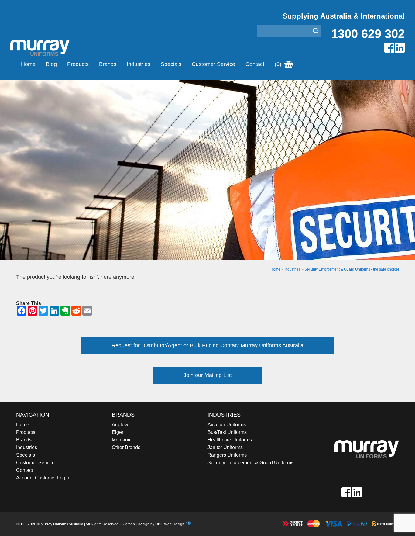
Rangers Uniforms (227, 455)
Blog (51, 64)
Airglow (120, 424)
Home (28, 64)
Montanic (122, 439)
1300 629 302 (368, 33)
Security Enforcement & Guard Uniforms (250, 462)
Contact (254, 64)
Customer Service (213, 64)
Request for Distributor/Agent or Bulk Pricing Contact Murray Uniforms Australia (207, 345)
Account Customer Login (42, 477)
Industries (138, 64)
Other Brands (126, 447)
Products (78, 64)
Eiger (117, 432)
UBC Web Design (169, 524)
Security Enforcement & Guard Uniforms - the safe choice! (351, 269)
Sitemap (128, 524)
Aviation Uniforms (227, 424)
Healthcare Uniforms (230, 439)
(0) (279, 64)
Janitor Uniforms (225, 447)
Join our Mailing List (207, 375)
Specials (171, 64)
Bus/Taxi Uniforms (227, 432)
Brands (107, 64)
